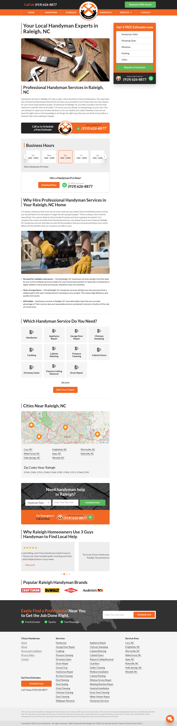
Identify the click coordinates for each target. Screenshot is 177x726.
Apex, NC (56, 453)
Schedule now (36, 683)
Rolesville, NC (87, 453)
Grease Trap (62, 667)
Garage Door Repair (65, 647)
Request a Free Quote (134, 67)
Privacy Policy (27, 655)
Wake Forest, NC (32, 453)
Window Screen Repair (101, 680)
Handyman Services (99, 700)
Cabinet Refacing (98, 651)
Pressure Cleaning (64, 655)
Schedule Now (48, 185)
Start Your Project (65, 389)
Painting (125, 53)
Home (31, 12)
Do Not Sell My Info (110, 723)
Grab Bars (95, 663)
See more (65, 382)
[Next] (104, 156)
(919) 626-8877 (93, 128)
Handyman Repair (64, 671)
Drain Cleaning (63, 688)
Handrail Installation (99, 688)
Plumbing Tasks (129, 40)
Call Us (40, 4)
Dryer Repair (62, 663)
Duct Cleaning (62, 696)
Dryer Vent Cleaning (99, 692)
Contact (146, 12)
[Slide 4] (69, 574)
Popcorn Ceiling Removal (102, 659)
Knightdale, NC (59, 449)
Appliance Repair (98, 642)
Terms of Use (124, 723)
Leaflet (106, 443)
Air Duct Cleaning (64, 676)
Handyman (51, 12)
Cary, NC (28, 449)
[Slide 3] (67, 574)
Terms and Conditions (31, 651)
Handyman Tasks (130, 34)
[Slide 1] (61, 574)
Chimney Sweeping (99, 647)
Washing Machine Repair (101, 684)
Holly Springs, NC (32, 457)
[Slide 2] (64, 574)
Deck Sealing (62, 684)
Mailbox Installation (99, 671)
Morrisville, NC (88, 449)
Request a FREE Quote (140, 4)
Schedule (71, 12)
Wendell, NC (58, 457)
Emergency (106, 12)
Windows (126, 47)
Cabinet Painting (98, 676)
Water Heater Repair (100, 696)
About (24, 647)
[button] (65, 427)
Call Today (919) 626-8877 (34, 689)
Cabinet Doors (97, 655)
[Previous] (26, 156)
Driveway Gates (63, 659)
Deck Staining (62, 680)
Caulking (60, 651)
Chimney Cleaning (64, 692)
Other (124, 59)
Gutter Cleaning (97, 667)
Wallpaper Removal (65, 700)
